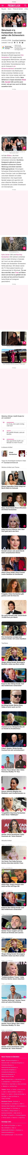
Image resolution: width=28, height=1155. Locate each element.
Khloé (24, 80)
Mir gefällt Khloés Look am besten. (15, 433)
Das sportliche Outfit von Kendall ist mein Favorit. (15, 441)
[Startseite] (14, 5)
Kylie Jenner (5, 254)
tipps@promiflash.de (11, 462)
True (16, 272)
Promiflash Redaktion (19, 40)
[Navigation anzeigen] (2, 5)
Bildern (9, 155)
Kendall (7, 82)
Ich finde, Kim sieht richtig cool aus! (15, 425)
